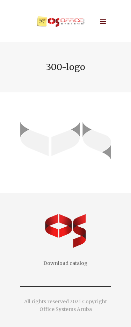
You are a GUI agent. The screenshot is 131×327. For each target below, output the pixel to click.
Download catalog (65, 263)
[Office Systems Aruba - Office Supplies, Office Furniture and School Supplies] (65, 23)
